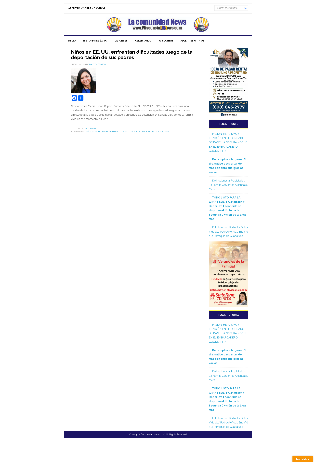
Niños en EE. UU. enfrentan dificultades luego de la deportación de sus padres (131, 54)
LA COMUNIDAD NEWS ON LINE (158, 24)
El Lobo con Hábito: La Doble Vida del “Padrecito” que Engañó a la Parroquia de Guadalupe (228, 232)
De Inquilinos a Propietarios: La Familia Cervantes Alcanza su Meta (228, 185)
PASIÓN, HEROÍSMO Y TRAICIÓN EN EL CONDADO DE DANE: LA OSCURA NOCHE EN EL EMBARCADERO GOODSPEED (228, 142)
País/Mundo (90, 128)
